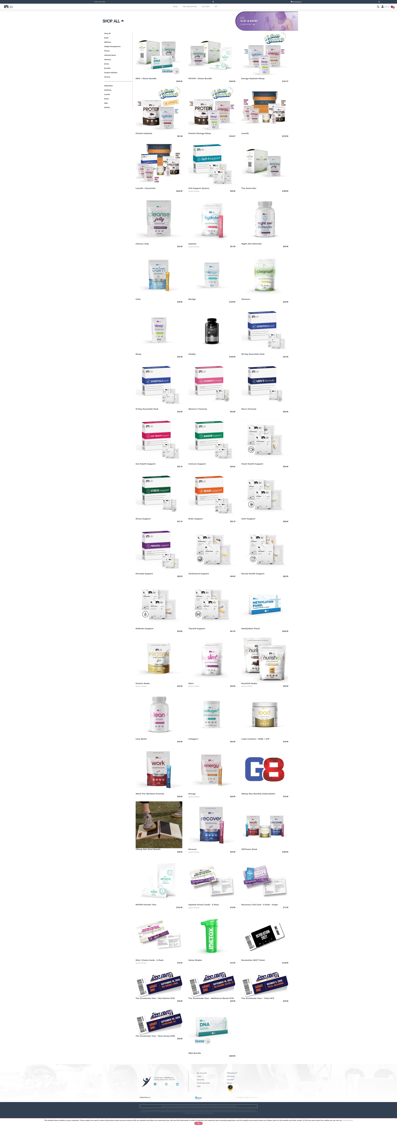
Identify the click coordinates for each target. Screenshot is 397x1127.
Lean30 (245, 133)
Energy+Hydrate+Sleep (253, 78)
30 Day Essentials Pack (253, 354)
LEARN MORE (246, 24)
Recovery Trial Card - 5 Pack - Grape (259, 905)
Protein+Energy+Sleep (199, 133)
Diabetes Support (144, 629)
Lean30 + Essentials (145, 188)
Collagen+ (193, 739)
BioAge (192, 299)
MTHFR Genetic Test (146, 905)
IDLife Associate (203, 1083)
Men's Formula (248, 409)
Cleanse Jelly (142, 244)
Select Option (193, 191)
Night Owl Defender (251, 244)
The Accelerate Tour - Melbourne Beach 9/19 (211, 998)
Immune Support (197, 464)
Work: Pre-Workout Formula (150, 794)
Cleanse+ (246, 299)
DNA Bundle (194, 1053)
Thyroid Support (196, 629)
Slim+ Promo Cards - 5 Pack (149, 960)
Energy (192, 794)
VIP (216, 6)
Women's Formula (197, 409)
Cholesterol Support (198, 574)
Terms (244, 1097)
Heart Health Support (252, 464)
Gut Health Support (145, 464)
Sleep (138, 354)
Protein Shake (143, 683)
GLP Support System (198, 188)
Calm (138, 299)
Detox (229, 1083)
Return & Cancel (252, 1097)
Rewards (200, 1080)
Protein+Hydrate (144, 133)
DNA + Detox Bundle (146, 78)
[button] (213, 2)
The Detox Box (248, 188)
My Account (202, 1073)
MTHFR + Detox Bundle (200, 78)
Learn (199, 1076)
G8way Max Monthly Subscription (258, 794)
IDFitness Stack (249, 849)
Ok (199, 1124)
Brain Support (195, 519)
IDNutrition (232, 1073)
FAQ (198, 1086)
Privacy (238, 1097)
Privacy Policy (347, 1120)
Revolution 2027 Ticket (253, 960)
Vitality (192, 354)
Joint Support (248, 519)
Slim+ (191, 683)
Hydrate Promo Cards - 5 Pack (203, 905)
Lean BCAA (141, 739)
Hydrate (192, 244)
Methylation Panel (250, 629)
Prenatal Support (144, 574)
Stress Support (143, 519)
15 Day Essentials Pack (147, 409)
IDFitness (231, 1076)
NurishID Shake (249, 683)
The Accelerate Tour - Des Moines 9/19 (155, 998)
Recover (192, 849)
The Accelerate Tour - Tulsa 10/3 (257, 998)
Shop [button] (175, 6)
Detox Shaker (195, 960)
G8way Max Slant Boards (148, 849)
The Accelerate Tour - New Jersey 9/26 (155, 1036)
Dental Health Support (252, 574)
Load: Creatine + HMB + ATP (255, 739)
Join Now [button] (206, 6)
